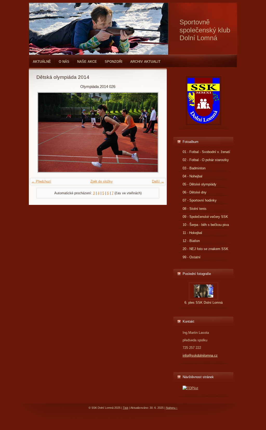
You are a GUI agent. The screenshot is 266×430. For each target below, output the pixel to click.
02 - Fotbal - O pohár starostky (206, 160)
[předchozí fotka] (45, 132)
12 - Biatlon (191, 241)
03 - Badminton (194, 168)
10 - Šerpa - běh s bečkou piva (206, 225)
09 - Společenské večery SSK (205, 217)
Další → (158, 181)
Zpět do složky (101, 181)
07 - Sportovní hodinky (200, 200)
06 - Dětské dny (195, 192)
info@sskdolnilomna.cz (200, 355)
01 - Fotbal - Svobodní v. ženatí (206, 152)
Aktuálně (42, 62)
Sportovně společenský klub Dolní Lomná (204, 29)
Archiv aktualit (145, 62)
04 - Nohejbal (192, 176)
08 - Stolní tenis (195, 209)
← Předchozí (41, 181)
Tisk (125, 407)
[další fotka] (151, 132)
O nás (64, 62)
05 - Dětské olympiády (199, 184)
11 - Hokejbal (192, 233)
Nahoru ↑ (172, 407)
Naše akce (87, 62)
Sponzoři (113, 62)
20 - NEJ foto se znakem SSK (205, 249)
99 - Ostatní (192, 257)
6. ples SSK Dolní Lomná (203, 302)
